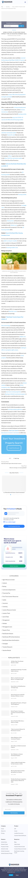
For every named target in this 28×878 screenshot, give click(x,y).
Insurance (5, 603)
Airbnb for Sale (4, 848)
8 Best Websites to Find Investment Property (16, 738)
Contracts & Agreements (8, 589)
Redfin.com (23, 336)
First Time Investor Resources (10, 596)
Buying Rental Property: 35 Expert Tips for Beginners (18, 703)
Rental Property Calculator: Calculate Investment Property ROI (18, 712)
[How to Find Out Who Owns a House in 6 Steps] (5, 723)
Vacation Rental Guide (19, 846)
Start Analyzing (14, 812)
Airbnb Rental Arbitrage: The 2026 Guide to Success (18, 670)
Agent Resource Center (8, 579)
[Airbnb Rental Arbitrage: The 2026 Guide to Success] (5, 671)
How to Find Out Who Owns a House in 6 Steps (17, 721)
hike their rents (13, 311)
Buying (4, 586)
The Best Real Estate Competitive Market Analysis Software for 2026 (18, 780)
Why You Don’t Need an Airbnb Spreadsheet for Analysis (17, 771)
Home (2, 828)
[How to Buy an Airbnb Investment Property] (5, 748)
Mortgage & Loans (7, 626)
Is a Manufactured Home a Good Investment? (14, 492)
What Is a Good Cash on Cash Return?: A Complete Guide (17, 678)
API (15, 828)
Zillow (10, 156)
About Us (3, 831)
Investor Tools (6, 613)
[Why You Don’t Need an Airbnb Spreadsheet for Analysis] (5, 772)
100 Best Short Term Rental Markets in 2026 (17, 662)
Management (6, 620)
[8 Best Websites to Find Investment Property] (5, 739)
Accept (11, 875)
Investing (8, 6)
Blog (2, 6)
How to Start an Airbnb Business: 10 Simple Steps (18, 687)
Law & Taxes (5, 616)
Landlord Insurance (18, 833)
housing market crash (12, 247)
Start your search (13, 430)
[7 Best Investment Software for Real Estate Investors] (5, 731)
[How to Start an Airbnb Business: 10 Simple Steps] (5, 688)
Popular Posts (6, 630)
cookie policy (18, 872)
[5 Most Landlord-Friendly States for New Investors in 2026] (5, 764)
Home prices (10, 220)
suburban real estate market (8, 132)
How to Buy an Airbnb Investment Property (18, 746)
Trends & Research (7, 647)
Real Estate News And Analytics (10, 640)
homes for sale (11, 135)
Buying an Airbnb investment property (15, 394)
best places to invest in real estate (10, 432)
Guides (4, 600)
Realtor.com (14, 225)
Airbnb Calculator (14, 566)
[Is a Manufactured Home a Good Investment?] (14, 484)
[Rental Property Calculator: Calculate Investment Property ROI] (5, 713)
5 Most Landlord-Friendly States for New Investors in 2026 (18, 763)
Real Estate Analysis (7, 633)
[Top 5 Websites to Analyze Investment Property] (5, 756)
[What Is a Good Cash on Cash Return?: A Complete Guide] (5, 680)
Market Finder (4, 844)
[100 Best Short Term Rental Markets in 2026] (5, 663)
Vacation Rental (6, 650)
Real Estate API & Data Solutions (11, 637)
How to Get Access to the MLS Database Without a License (17, 695)
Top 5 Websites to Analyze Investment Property (17, 754)
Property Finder (5, 846)
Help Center (17, 844)
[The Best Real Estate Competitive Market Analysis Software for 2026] (5, 781)
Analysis (4, 583)
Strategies (5, 643)
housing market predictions (15, 409)
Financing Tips (6, 593)
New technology (5, 325)
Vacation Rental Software (20, 835)
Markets (4, 623)
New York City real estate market (13, 158)
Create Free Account (14, 448)
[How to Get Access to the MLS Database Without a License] (5, 696)
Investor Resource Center (9, 610)
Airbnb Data (4, 842)
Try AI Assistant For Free (14, 526)
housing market (22, 114)
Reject (17, 875)
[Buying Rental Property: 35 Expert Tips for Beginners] (5, 705)
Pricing (2, 833)
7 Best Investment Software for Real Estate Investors (18, 730)
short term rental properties (13, 392)
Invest (15, 831)
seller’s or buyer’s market (10, 241)
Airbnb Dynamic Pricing (6, 853)
